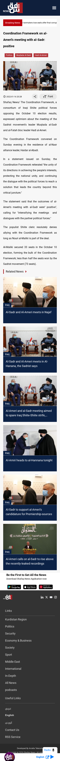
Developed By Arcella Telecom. (30, 748)
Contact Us (12, 730)
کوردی (8, 723)
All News (10, 682)
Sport (8, 654)
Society (10, 647)
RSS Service (12, 737)
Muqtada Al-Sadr (23, 55)
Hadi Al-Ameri (41, 55)
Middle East (12, 661)
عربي (8, 709)
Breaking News (12, 22)
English (9, 716)
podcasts (11, 690)
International (13, 668)
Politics (9, 55)
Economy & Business (18, 640)
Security (10, 633)
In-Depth (10, 675)
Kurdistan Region (16, 619)
